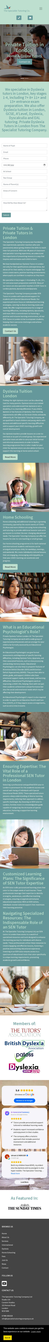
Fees (3, 1256)
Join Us (5, 1260)
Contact (5, 1268)
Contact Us (10, 331)
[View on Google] (7, 1156)
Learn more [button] (36, 1332)
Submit (6, 215)
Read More (24, 62)
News (4, 1264)
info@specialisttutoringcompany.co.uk (18, 1318)
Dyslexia (5, 1248)
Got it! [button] (7, 1338)
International (7, 1245)
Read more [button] (15, 1173)
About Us (5, 1237)
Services (5, 1241)
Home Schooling (8, 1252)
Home (4, 1233)
